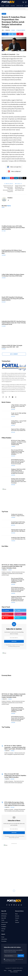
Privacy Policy (12, 646)
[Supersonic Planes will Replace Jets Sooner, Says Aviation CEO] (6, 431)
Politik (4, 13)
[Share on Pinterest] (19, 34)
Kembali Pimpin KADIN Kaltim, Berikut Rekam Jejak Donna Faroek (18, 523)
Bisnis (7, 5)
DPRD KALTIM (20, 5)
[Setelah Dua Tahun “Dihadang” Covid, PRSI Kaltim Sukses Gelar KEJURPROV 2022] (6, 539)
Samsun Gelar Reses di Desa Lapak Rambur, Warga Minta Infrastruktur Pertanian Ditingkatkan (8, 188)
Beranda (3, 8)
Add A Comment (14, 354)
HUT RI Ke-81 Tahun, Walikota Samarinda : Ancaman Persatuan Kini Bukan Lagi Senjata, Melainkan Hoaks (18, 442)
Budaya (13, 5)
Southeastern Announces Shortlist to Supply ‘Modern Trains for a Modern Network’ (18, 516)
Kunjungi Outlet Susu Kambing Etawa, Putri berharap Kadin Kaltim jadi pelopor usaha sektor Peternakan (18, 481)
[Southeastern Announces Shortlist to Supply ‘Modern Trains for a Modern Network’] (6, 516)
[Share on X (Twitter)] (12, 34)
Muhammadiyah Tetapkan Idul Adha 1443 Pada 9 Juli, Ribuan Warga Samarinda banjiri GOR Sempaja (18, 532)
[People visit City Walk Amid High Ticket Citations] (6, 415)
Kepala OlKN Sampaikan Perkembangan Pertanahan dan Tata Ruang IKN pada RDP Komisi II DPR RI (13, 298)
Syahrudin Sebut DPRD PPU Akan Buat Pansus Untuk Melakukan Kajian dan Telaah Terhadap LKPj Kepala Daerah (14, 322)
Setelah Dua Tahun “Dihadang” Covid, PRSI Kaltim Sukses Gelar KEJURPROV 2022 (18, 539)
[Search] (23, 2)
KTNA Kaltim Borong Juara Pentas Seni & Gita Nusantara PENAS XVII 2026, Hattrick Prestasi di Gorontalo (18, 461)
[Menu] (26, 2)
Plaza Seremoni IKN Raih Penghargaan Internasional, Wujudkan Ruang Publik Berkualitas (17, 452)
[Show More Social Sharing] (25, 34)
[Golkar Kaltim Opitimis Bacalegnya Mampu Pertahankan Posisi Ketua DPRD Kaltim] (14, 265)
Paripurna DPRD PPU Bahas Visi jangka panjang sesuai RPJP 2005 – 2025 (12, 346)
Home (2, 5)
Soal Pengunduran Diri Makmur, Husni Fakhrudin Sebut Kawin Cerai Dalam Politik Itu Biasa (14, 251)
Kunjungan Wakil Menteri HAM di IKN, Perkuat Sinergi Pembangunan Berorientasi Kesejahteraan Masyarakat (18, 471)
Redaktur (8, 30)
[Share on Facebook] (5, 34)
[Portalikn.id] (7, 2)
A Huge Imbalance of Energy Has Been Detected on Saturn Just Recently (18, 406)
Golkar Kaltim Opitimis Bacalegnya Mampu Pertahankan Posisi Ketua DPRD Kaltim (13, 275)
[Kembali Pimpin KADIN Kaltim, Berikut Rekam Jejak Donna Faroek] (6, 524)
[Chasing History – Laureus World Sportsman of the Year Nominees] (6, 423)
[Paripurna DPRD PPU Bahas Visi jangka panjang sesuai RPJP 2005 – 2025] (14, 336)
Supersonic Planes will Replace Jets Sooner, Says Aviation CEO (18, 429)
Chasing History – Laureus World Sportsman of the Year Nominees (18, 422)
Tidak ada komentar (21, 30)
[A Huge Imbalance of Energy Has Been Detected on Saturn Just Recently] (6, 407)
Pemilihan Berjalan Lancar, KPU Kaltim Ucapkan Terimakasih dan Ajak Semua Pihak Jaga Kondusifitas (13, 227)
